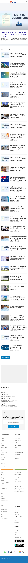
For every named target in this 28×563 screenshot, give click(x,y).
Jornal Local (17, 510)
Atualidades (17, 522)
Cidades (2, 438)
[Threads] (23, 552)
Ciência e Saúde (4, 452)
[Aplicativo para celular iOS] (19, 541)
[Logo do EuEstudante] (14, 2)
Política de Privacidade (5, 464)
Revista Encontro (18, 516)
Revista (16, 520)
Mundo (2, 445)
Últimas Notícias (18, 445)
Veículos (2, 480)
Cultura (16, 447)
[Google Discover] (20, 552)
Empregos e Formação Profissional (5, 483)
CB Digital (3, 496)
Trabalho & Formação (18, 440)
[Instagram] (14, 552)
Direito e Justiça (4, 450)
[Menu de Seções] (2, 2)
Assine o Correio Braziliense (6, 501)
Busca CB (3, 498)
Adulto (2, 485)
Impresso (3, 490)
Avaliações (3, 512)
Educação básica (18, 436)
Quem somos (3, 463)
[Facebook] (8, 552)
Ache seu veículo (4, 507)
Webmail (2, 472)
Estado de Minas (18, 529)
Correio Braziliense (5, 434)
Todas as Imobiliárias (18, 489)
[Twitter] (11, 552)
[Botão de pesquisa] (26, 2)
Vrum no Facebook (4, 518)
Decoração (17, 484)
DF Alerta (16, 508)
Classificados (3, 474)
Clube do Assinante (4, 500)
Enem (16, 443)
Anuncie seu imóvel (18, 474)
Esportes (2, 449)
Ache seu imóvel (18, 472)
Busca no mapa (17, 475)
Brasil (2, 442)
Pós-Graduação (17, 454)
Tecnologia (3, 457)
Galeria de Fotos (18, 486)
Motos (2, 516)
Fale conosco (17, 455)
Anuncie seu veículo (4, 509)
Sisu (15, 450)
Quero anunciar (4, 477)
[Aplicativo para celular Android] (19, 545)
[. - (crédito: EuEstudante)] (14, 21)
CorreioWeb (3, 470)
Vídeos (2, 514)
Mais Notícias (5, 357)
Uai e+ (16, 532)
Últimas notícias (6, 50)
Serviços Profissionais (5, 486)
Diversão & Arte (4, 447)
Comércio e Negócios (5, 488)
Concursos (17, 458)
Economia (3, 443)
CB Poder (16, 512)
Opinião (2, 454)
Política (2, 440)
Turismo (2, 459)
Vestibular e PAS (18, 449)
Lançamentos (17, 477)
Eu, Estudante (17, 434)
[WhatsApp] (5, 552)
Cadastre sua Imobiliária (19, 491)
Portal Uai (16, 530)
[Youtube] (17, 552)
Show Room (17, 482)
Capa (2, 436)
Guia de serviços (18, 481)
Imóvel (16, 470)
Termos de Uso (4, 466)
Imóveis (2, 478)
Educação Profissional (19, 452)
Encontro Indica (17, 523)
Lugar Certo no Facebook (19, 488)
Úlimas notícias (17, 479)
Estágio (16, 442)
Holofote (2, 455)
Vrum (2, 505)
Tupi (15, 534)
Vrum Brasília (17, 514)
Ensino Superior (17, 438)
